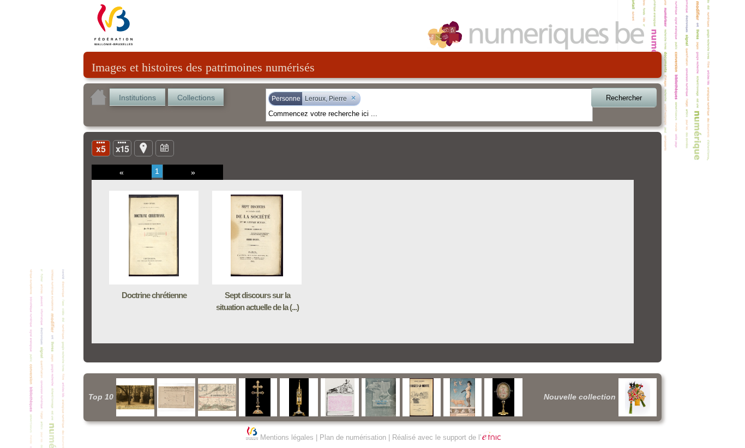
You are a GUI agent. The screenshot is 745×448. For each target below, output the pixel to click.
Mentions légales (287, 437)
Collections (196, 97)
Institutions (137, 97)
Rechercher (624, 98)
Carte (143, 148)
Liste (122, 148)
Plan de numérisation (353, 437)
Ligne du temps (164, 148)
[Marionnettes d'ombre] (637, 397)
